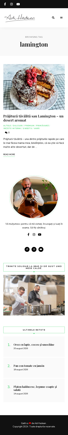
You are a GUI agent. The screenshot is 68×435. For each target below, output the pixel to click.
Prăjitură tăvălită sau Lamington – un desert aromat (33, 118)
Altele (7, 125)
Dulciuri (18, 125)
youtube (18, 4)
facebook (5, 4)
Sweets (27, 128)
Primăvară (42, 125)
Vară (37, 128)
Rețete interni (12, 128)
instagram (11, 4)
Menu (61, 17)
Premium (29, 125)
